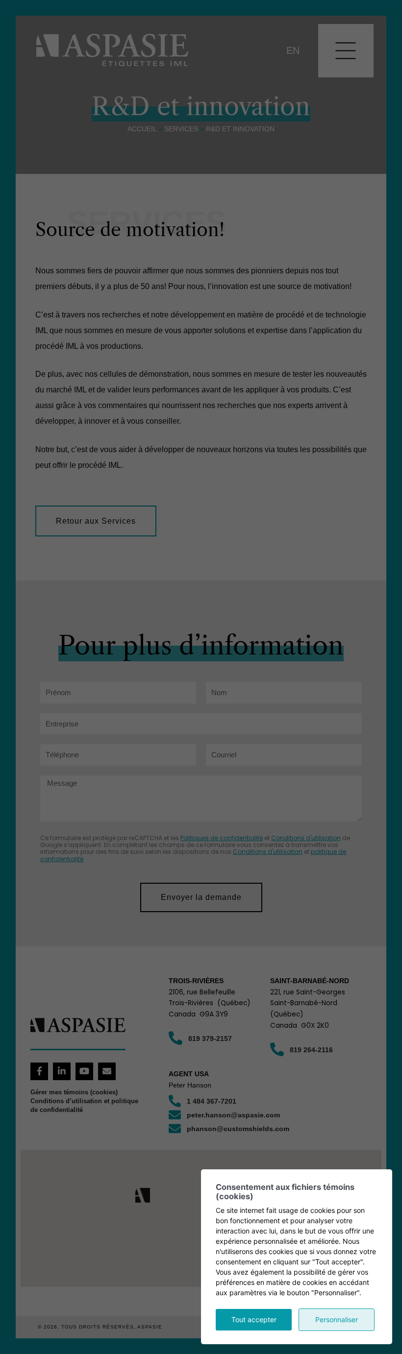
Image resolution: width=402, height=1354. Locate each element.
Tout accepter (253, 1319)
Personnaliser (336, 1319)
